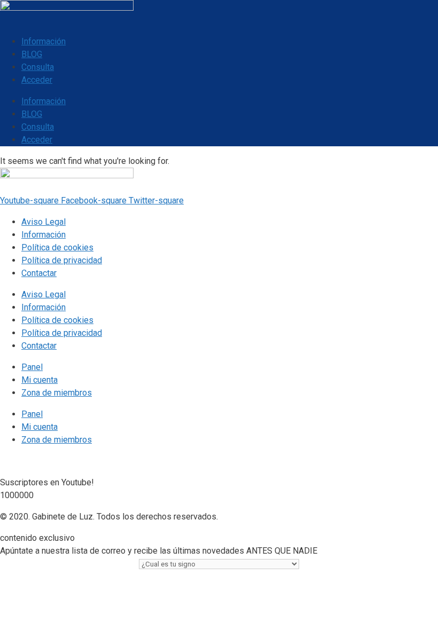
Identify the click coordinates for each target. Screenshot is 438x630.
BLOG (31, 54)
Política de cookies (57, 247)
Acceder (36, 80)
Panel (32, 367)
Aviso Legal (43, 222)
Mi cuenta (39, 380)
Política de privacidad (61, 260)
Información (43, 41)
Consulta (37, 67)
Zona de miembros (56, 393)
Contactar (39, 273)
